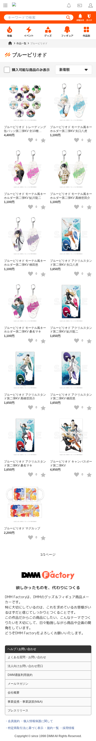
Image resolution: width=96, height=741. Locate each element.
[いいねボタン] (30, 140)
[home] (10, 43)
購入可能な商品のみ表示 (31, 69)
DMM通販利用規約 (20, 675)
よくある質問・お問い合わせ (27, 657)
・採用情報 (67, 728)
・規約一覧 (51, 728)
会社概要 (13, 692)
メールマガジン (18, 683)
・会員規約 (12, 721)
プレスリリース (18, 710)
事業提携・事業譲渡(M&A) (25, 701)
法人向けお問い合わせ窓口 (25, 666)
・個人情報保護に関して (36, 721)
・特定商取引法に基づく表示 (24, 728)
